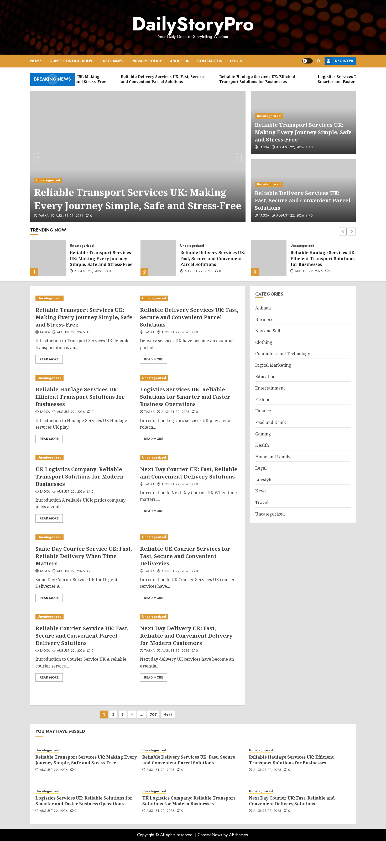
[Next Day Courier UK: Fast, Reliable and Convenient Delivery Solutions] (189, 458)
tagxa (43, 216)
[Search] (318, 61)
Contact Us (209, 61)
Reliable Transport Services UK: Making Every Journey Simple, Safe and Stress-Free (137, 199)
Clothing (263, 342)
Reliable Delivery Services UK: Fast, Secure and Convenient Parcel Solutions (303, 200)
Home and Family (272, 457)
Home (35, 61)
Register (344, 61)
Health (262, 445)
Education (265, 377)
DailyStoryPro (193, 24)
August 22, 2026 (70, 216)
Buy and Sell (267, 331)
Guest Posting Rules (71, 61)
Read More (49, 359)
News (261, 491)
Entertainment (270, 388)
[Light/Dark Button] (307, 61)
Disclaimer (112, 61)
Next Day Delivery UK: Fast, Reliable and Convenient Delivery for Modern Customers (186, 635)
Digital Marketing (273, 365)
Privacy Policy (147, 61)
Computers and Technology (282, 354)
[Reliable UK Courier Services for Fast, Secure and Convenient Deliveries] (189, 537)
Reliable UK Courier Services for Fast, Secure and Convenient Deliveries (185, 556)
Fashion (262, 399)
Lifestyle (264, 479)
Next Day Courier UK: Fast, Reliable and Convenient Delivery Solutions (188, 473)
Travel (261, 502)
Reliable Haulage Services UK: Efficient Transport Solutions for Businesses (213, 258)
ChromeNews (210, 835)
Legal (261, 468)
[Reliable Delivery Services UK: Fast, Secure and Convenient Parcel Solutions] (48, 258)
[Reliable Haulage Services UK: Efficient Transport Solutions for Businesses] (158, 258)
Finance (263, 411)
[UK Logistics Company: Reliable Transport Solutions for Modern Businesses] (85, 458)
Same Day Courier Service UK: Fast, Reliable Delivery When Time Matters (83, 556)
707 (153, 714)
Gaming (263, 434)
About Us (179, 61)
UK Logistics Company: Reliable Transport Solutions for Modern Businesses (79, 476)
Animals (263, 308)
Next (167, 714)
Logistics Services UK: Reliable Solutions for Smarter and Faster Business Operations (321, 259)
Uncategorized (48, 180)
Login (236, 61)
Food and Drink (270, 422)
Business (264, 319)
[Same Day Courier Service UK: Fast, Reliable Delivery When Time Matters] (85, 537)
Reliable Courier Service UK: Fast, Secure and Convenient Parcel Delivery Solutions (81, 635)
